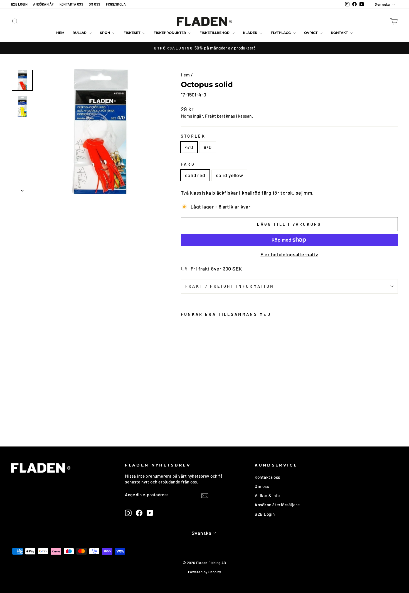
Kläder (250, 33)
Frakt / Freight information (229, 286)
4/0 (189, 147)
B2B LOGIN (19, 4)
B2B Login (265, 514)
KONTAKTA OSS (71, 4)
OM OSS (94, 4)
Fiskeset (132, 33)
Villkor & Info (267, 495)
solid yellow (229, 175)
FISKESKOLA (116, 4)
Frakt (210, 115)
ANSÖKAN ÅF (43, 4)
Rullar (80, 33)
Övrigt (311, 33)
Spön (105, 33)
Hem (60, 33)
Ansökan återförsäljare (277, 504)
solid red (195, 175)
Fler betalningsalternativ (289, 254)
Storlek (193, 136)
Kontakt (340, 33)
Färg (188, 164)
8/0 (207, 147)
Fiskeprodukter (170, 33)
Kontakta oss (267, 477)
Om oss (262, 486)
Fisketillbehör (214, 33)
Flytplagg (281, 33)
